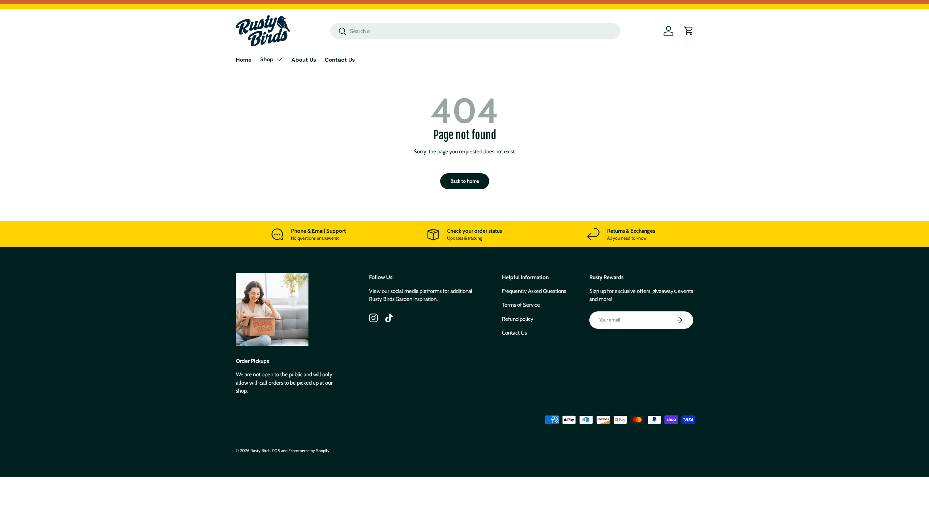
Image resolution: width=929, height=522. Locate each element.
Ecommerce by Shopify (309, 450)
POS (276, 450)
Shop (267, 59)
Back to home (464, 181)
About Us (303, 59)
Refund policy (517, 319)
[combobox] (475, 31)
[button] (689, 31)
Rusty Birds (260, 450)
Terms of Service (521, 305)
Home (243, 59)
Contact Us (340, 59)
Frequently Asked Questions (534, 291)
